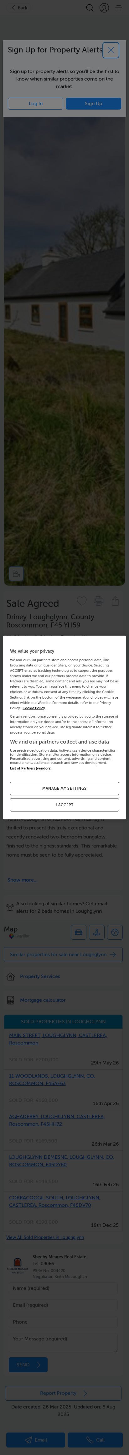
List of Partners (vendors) (30, 768)
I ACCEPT (65, 805)
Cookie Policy (34, 708)
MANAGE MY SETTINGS (64, 788)
